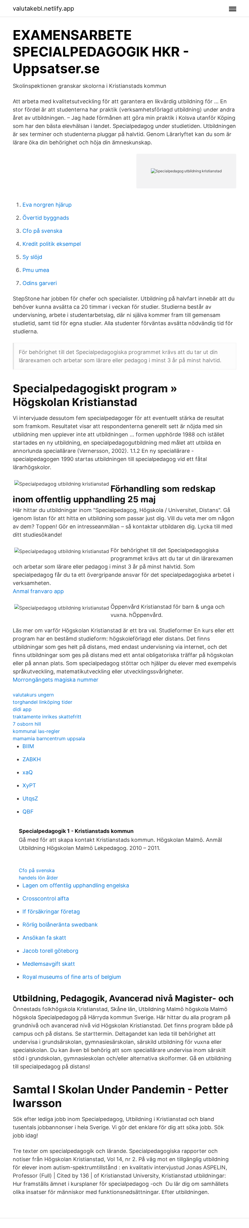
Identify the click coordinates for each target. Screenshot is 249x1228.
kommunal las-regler (36, 731)
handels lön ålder (38, 878)
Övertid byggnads (45, 218)
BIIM (28, 746)
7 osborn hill (27, 724)
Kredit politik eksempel (51, 244)
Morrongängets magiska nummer (55, 679)
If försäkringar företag (51, 911)
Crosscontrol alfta (45, 898)
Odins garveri (39, 283)
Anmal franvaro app (38, 591)
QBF (28, 811)
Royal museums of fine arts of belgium (71, 977)
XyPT (29, 785)
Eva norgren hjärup (47, 204)
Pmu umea (35, 270)
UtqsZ (30, 798)
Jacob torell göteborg (50, 951)
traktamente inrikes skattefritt (47, 717)
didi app (22, 709)
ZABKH (31, 759)
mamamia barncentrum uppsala (49, 738)
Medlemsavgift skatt (48, 964)
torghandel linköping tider (42, 702)
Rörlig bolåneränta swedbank (60, 924)
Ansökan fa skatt (44, 937)
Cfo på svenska (42, 231)
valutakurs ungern (33, 695)
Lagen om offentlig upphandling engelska (75, 885)
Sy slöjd (32, 257)
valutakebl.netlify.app (43, 8)
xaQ (27, 772)
